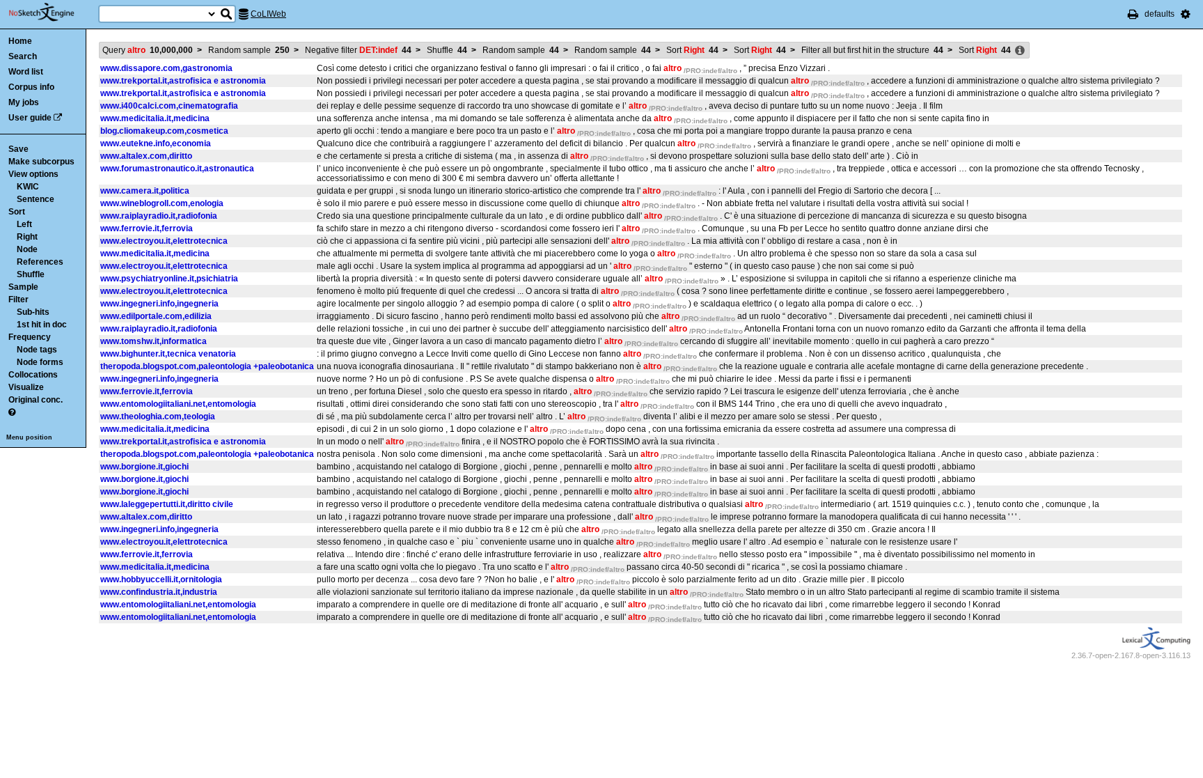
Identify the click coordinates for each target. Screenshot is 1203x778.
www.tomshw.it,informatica (153, 341)
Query (147, 50)
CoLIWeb (268, 14)
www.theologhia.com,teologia (157, 416)
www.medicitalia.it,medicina (155, 118)
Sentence (35, 199)
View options (33, 174)
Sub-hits (33, 312)
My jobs (23, 102)
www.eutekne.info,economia (155, 143)
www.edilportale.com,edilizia (156, 316)
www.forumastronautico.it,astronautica (177, 168)
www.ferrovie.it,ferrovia (146, 228)
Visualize (26, 387)
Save (18, 149)
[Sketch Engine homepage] (51, 12)
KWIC (28, 187)
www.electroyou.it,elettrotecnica (164, 241)
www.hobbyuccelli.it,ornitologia (161, 579)
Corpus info (31, 87)
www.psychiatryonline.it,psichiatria (169, 278)
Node (27, 249)
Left (24, 224)
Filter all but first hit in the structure (872, 50)
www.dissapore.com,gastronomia (166, 68)
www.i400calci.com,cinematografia (169, 106)
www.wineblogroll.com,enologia (161, 203)
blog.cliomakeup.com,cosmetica (164, 131)
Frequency (29, 337)
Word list (25, 72)
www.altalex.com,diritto (146, 156)
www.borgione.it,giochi (144, 467)
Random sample (249, 50)
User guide (30, 118)
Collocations (33, 375)
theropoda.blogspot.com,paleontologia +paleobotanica (207, 366)
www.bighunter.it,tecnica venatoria (168, 354)
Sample (23, 287)
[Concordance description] (1020, 51)
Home (20, 41)
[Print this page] (1133, 14)
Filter (18, 299)
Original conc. (35, 400)
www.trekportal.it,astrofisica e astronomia (183, 81)
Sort (16, 212)
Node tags (37, 350)
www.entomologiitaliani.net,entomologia (178, 404)
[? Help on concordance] (11, 412)
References (40, 262)
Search (22, 56)
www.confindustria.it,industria (158, 592)
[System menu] (1185, 14)
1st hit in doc (42, 324)
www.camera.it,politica (144, 191)
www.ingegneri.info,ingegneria (159, 304)
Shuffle (31, 274)
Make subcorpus (41, 161)
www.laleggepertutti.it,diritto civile (166, 504)
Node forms (40, 362)
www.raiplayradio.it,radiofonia (158, 216)
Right (27, 237)
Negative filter (358, 50)
